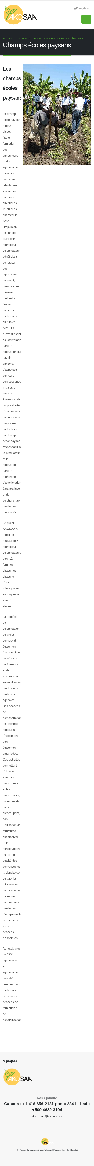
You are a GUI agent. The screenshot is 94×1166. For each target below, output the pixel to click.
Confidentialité (72, 1150)
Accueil (8, 38)
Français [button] (81, 8)
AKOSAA (23, 38)
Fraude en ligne (59, 1150)
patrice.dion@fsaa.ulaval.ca (47, 1116)
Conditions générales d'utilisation (39, 1150)
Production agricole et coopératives (58, 38)
